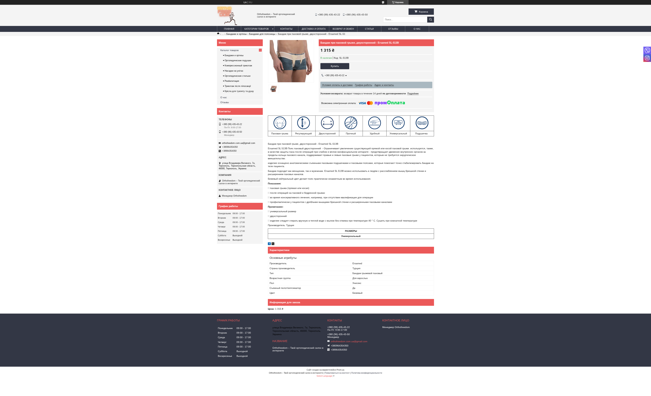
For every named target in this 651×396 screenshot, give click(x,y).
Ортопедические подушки (238, 60)
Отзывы (393, 29)
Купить (335, 66)
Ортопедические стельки (237, 76)
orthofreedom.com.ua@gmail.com (238, 143)
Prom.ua (340, 370)
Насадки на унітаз (234, 71)
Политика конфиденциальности (366, 373)
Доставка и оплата (314, 29)
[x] (273, 244)
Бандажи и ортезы (236, 34)
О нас (417, 29)
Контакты (286, 29)
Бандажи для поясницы (262, 34)
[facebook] (269, 244)
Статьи (369, 29)
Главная (229, 29)
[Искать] (430, 20)
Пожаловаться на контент (337, 373)
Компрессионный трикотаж (238, 65)
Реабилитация (232, 81)
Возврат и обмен (343, 29)
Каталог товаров (229, 50)
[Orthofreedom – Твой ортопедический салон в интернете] (227, 24)
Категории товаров (256, 29)
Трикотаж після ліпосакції (238, 86)
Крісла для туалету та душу (239, 91)
